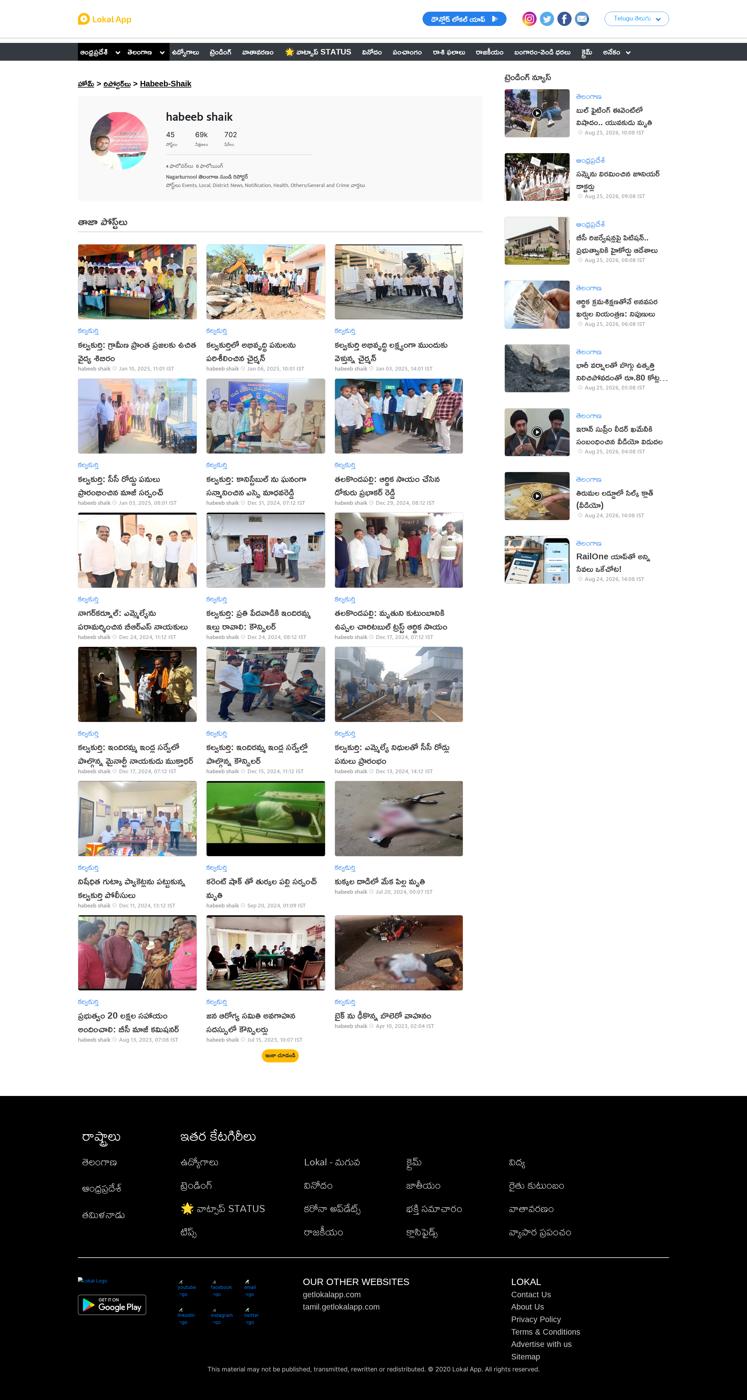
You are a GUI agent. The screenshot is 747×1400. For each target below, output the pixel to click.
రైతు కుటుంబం (537, 1185)
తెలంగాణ (140, 51)
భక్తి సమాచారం (434, 1208)
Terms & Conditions (545, 1332)
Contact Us (531, 1294)
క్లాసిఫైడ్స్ (422, 1232)
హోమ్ (86, 83)
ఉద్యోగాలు (200, 1162)
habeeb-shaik (165, 83)
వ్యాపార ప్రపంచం (540, 1232)
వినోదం (318, 1185)
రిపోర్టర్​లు (117, 83)
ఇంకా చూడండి (280, 1055)
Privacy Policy (536, 1319)
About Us (527, 1307)
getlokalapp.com (332, 1294)
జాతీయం (423, 1185)
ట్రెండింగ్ (196, 1185)
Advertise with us (541, 1344)
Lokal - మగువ (332, 1162)
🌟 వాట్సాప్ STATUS (223, 1208)
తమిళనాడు (103, 1215)
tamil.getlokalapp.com (341, 1307)
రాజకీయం (323, 1232)
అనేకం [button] (611, 51)
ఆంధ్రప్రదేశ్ (94, 51)
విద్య (517, 1162)
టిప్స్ (189, 1232)
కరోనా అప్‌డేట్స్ (332, 1208)
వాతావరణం (531, 1208)
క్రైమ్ (414, 1162)
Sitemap (525, 1356)
